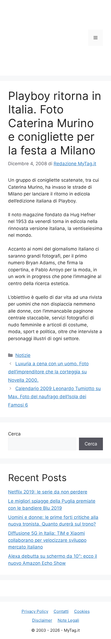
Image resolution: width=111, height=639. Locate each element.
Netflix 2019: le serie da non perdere (47, 492)
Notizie (22, 355)
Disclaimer (42, 620)
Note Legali (68, 620)
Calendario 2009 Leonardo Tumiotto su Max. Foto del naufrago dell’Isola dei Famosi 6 (54, 397)
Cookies (82, 611)
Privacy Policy (35, 611)
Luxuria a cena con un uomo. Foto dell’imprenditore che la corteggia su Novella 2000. (48, 372)
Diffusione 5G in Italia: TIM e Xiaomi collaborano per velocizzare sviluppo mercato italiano (47, 540)
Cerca (14, 434)
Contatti (61, 611)
